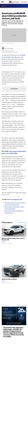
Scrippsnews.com (17, 199)
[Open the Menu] (2, 2)
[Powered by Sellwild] (24, 305)
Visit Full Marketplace (21, 222)
